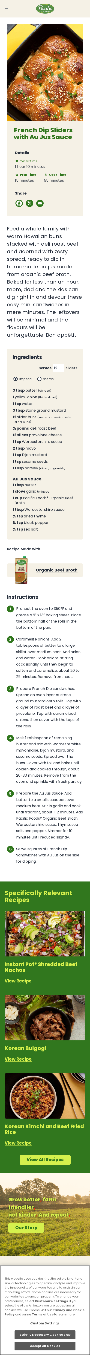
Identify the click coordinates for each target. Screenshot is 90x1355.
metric (48, 379)
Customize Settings (51, 1301)
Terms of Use (43, 1314)
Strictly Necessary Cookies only (45, 1334)
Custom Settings (45, 1323)
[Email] (40, 203)
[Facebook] (19, 203)
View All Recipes (45, 1160)
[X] (29, 203)
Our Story (26, 1228)
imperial (25, 379)
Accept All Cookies (45, 1346)
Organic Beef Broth (57, 570)
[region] (45, 1310)
